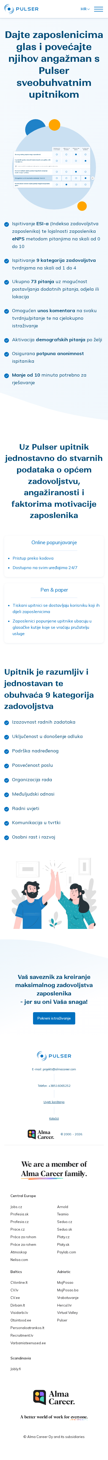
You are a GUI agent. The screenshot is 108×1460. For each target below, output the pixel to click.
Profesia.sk (19, 1214)
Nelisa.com (19, 1260)
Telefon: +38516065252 (54, 1086)
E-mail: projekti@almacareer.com (54, 1069)
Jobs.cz (16, 1207)
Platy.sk (63, 1244)
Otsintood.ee (20, 1320)
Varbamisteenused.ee (28, 1343)
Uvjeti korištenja (54, 1102)
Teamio (63, 1214)
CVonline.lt (19, 1282)
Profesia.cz (19, 1222)
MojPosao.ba (67, 1290)
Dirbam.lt (17, 1305)
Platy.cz (63, 1237)
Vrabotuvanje (68, 1298)
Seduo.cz (64, 1222)
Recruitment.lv (21, 1335)
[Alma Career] (54, 1397)
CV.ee (15, 1298)
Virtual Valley (67, 1312)
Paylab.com (66, 1252)
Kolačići (54, 1118)
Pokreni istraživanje (54, 1018)
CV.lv (14, 1290)
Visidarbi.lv (19, 1312)
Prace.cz (17, 1229)
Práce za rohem (23, 1244)
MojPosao (65, 1282)
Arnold (62, 1207)
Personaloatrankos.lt (27, 1328)
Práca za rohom (23, 1237)
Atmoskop (18, 1252)
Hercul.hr (64, 1305)
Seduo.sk (64, 1229)
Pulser (62, 1320)
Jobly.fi (15, 1369)
